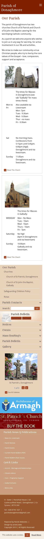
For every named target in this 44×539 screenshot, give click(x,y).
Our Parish (9, 267)
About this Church (13, 170)
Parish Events (10, 448)
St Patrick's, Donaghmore (21, 382)
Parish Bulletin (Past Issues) (15, 458)
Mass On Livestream (12, 438)
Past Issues (26, 318)
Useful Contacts (10, 483)
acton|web (17, 524)
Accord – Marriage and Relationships (18, 468)
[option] (21, 368)
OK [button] (27, 535)
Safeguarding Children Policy (17, 291)
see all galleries (14, 392)
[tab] (21, 302)
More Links (9, 488)
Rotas (6, 296)
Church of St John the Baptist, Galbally (19, 284)
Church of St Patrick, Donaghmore (22, 276)
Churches (8, 271)
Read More (36, 535)
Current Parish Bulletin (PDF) (15, 453)
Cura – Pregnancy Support (14, 478)
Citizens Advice (10, 473)
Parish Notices (10, 443)
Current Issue (16, 318)
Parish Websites (21, 522)
